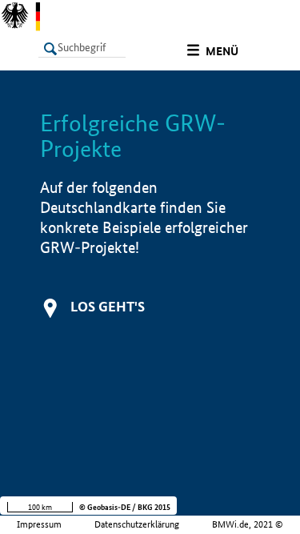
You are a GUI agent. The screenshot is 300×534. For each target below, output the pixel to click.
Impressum (39, 524)
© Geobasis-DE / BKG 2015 (124, 507)
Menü (222, 51)
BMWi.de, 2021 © (247, 524)
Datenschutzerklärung (136, 524)
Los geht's (107, 306)
